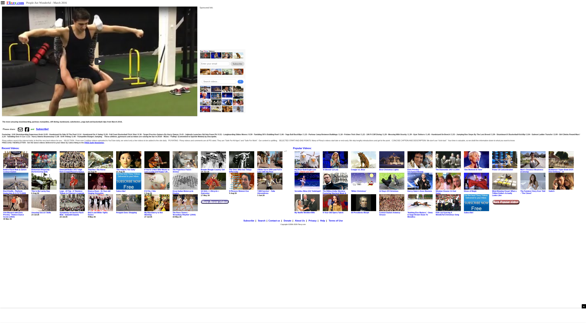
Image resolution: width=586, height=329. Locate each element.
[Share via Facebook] (27, 129)
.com (15, 3)
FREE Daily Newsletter (94, 143)
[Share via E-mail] (20, 129)
